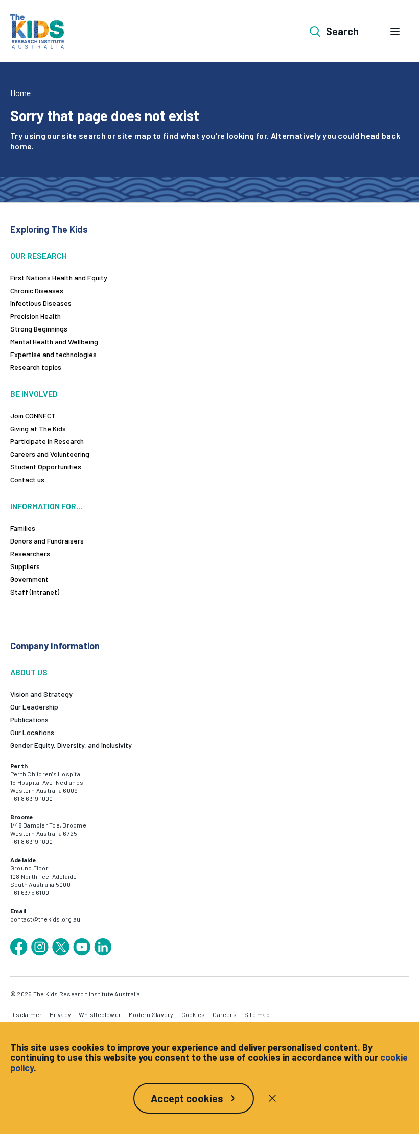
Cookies (193, 1014)
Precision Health (35, 316)
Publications (29, 719)
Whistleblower (100, 1014)
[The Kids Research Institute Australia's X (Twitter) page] (60, 947)
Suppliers (25, 566)
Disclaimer (26, 1014)
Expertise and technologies (53, 354)
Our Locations (32, 732)
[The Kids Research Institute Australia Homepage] (37, 31)
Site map (257, 1014)
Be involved (34, 393)
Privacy (60, 1014)
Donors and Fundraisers (47, 540)
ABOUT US (29, 672)
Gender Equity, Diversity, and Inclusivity (71, 745)
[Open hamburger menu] (395, 31)
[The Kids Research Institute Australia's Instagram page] (40, 947)
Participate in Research (47, 441)
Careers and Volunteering (49, 454)
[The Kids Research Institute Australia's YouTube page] (81, 947)
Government (29, 579)
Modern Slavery (151, 1014)
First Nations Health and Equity (58, 277)
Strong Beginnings (38, 328)
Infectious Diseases (41, 303)
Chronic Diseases (36, 290)
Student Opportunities (45, 466)
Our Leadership (34, 706)
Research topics (35, 367)
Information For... (46, 506)
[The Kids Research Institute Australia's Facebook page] (19, 947)
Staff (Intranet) (34, 591)
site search (83, 135)
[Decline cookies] (272, 1098)
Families (22, 528)
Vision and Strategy (41, 694)
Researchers (30, 553)
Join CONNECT (33, 415)
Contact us (27, 479)
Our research (38, 256)
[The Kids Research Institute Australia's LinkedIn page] (102, 947)
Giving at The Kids (38, 428)
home (21, 146)
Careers (225, 1014)
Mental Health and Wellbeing (54, 341)
